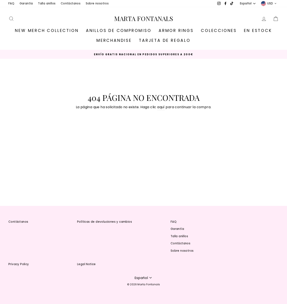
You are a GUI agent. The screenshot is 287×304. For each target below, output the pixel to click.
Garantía (26, 3)
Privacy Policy (18, 264)
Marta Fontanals (143, 18)
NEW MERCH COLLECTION (47, 30)
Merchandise (114, 40)
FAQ (11, 3)
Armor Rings (176, 30)
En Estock (258, 30)
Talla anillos (46, 3)
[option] (143, 54)
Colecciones (219, 30)
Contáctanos (70, 3)
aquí (161, 107)
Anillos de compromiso (118, 30)
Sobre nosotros (97, 3)
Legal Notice (86, 264)
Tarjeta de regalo (165, 40)
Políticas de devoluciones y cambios (104, 222)
